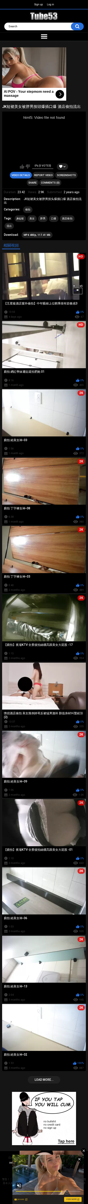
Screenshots (66, 175)
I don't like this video (27, 166)
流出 (9, 226)
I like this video (22, 166)
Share (32, 182)
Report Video (43, 175)
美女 (32, 218)
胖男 (42, 218)
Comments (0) (50, 182)
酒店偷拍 (67, 218)
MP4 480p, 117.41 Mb (37, 234)
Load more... (44, 1079)
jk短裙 (20, 218)
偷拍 (28, 209)
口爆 (53, 218)
